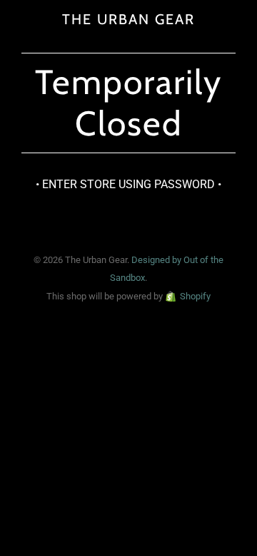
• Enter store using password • (128, 184)
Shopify (195, 296)
